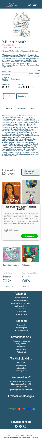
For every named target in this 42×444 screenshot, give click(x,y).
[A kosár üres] (29, 4)
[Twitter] (20, 426)
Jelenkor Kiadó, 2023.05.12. (12, 47)
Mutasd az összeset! (29, 172)
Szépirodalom (15, 51)
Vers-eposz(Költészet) (29, 51)
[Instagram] (24, 426)
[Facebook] (16, 426)
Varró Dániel (8, 45)
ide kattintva (22, 223)
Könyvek (5, 51)
